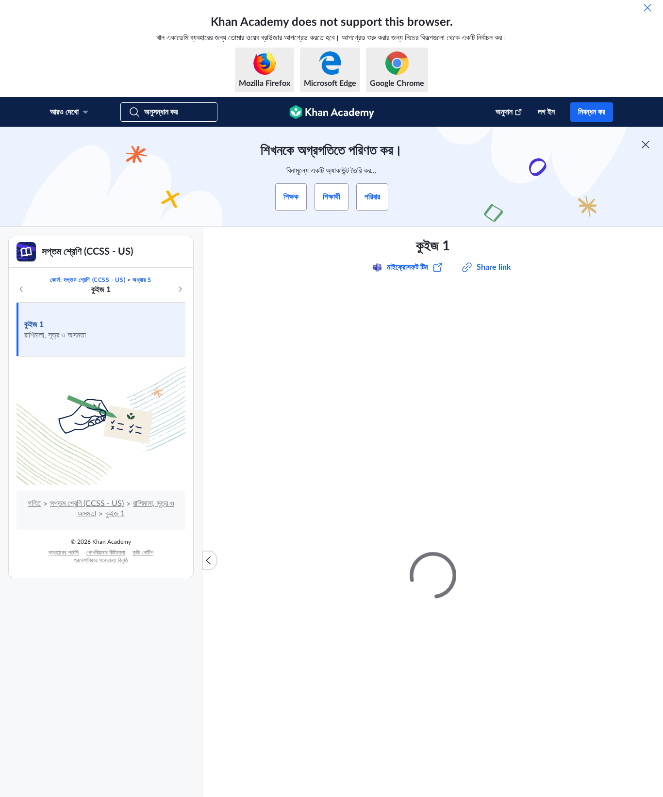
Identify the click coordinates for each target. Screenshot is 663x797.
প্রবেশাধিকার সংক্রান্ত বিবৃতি (101, 560)
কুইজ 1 (34, 324)
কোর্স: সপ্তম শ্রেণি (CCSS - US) (87, 280)
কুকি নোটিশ (143, 552)
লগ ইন (546, 112)
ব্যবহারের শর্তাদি (64, 552)
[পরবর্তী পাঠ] (180, 289)
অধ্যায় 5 (142, 280)
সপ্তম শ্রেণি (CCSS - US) (87, 503)
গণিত (34, 503)
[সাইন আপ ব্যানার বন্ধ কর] (645, 144)
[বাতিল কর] (647, 8)
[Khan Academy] (331, 112)
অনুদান (504, 112)
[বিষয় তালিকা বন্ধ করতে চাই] (209, 560)
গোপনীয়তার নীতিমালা (105, 552)
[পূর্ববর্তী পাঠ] (21, 289)
